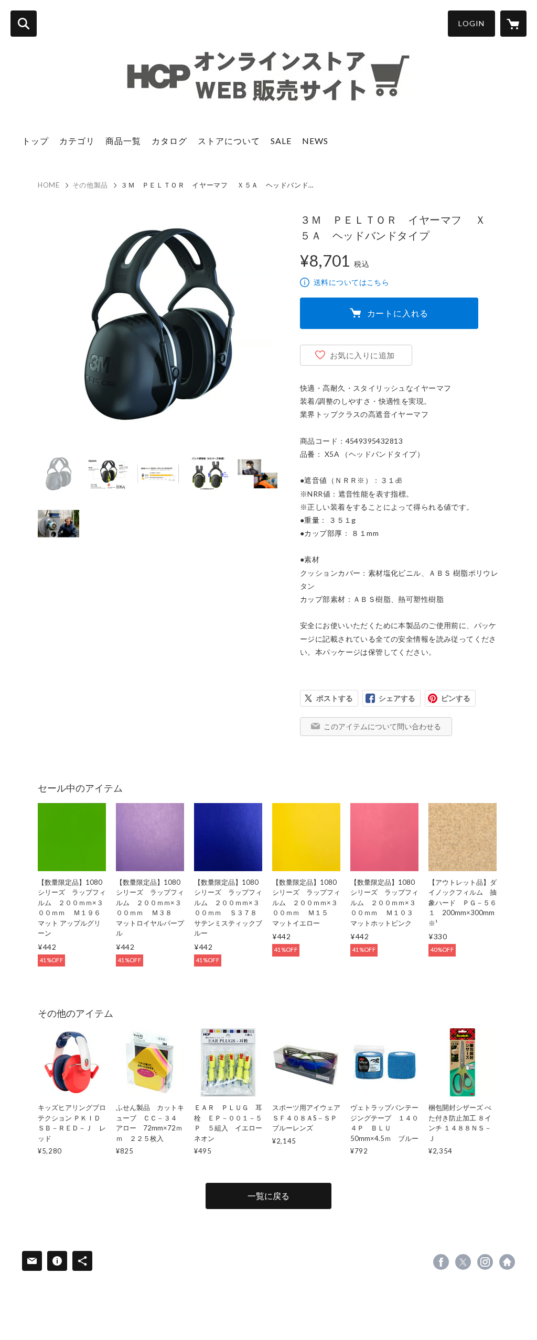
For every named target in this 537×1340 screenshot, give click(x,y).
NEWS (315, 141)
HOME (49, 185)
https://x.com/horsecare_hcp (463, 1262)
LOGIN (471, 23)
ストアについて (229, 141)
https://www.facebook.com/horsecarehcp (441, 1262)
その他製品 (90, 185)
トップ (35, 141)
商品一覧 (123, 141)
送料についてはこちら (351, 282)
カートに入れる (398, 313)
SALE (281, 141)
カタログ (169, 141)
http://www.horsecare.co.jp (507, 1262)
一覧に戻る (268, 1196)
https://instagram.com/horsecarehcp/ (485, 1262)
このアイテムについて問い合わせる (382, 726)
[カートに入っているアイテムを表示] (513, 23)
